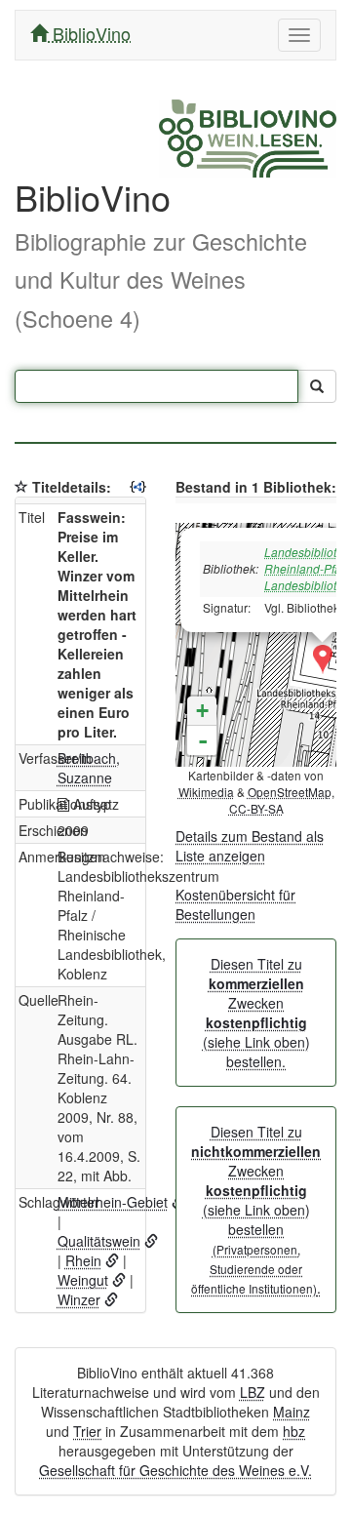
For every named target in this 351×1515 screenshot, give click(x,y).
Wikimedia (206, 791)
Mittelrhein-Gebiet (113, 1202)
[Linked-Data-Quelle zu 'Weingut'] (119, 1280)
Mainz (291, 1411)
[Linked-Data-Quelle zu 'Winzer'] (111, 1299)
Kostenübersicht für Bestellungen (235, 904)
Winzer (79, 1299)
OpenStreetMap (290, 791)
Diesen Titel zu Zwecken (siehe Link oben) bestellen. (256, 1012)
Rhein (83, 1260)
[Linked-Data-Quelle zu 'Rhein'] (112, 1260)
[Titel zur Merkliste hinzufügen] (21, 487)
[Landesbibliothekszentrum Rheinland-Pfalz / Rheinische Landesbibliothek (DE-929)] (322, 659)
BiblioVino (89, 33)
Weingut (83, 1280)
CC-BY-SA (256, 808)
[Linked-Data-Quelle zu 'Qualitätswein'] (151, 1241)
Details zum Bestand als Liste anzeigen (250, 845)
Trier (87, 1431)
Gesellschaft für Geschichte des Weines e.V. (175, 1470)
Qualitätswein (99, 1241)
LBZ (252, 1392)
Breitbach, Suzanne (89, 767)
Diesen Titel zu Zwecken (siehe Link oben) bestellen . (256, 1209)
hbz (294, 1431)
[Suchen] (316, 386)
